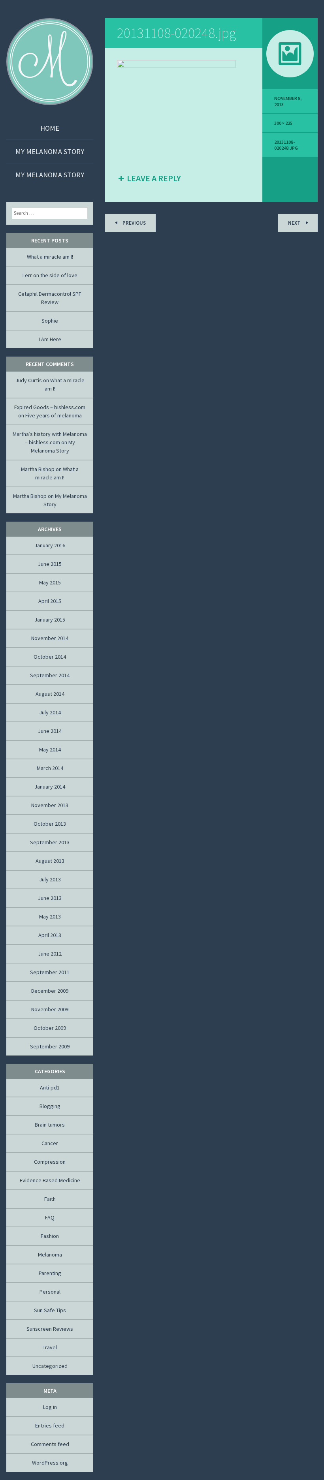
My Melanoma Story (49, 151)
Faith (50, 1198)
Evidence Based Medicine (50, 1180)
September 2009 (50, 1046)
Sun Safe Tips (50, 1310)
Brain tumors (50, 1124)
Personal (50, 1291)
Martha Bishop (38, 469)
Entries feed (49, 1425)
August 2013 (50, 860)
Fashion (50, 1236)
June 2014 (50, 730)
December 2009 (49, 990)
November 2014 (49, 638)
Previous (133, 223)
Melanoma (50, 1254)
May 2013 (50, 916)
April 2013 (49, 935)
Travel (50, 1347)
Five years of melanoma (53, 415)
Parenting (50, 1273)
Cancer (49, 1143)
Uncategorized (50, 1365)
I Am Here (50, 339)
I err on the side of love (50, 275)
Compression (50, 1161)
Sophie (49, 320)
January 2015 (49, 619)
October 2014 (50, 656)
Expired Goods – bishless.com (49, 407)
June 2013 (50, 898)
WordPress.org (50, 1462)
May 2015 (50, 582)
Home (49, 128)
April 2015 (49, 601)
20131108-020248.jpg (286, 145)
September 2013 (50, 842)
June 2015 (50, 563)
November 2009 (49, 1009)
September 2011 (50, 972)
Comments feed (50, 1444)
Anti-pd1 (50, 1087)
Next (294, 223)
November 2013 (49, 805)
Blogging (50, 1106)
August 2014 (50, 693)
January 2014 (49, 786)
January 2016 (49, 545)
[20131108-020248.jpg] (176, 65)
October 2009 (50, 1027)
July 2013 (50, 879)
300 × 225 (283, 123)
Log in (50, 1407)
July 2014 (50, 712)
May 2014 (50, 749)
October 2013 (50, 823)
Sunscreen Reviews (49, 1328)
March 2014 (50, 768)
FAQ (50, 1217)
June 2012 (50, 953)
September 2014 (50, 675)
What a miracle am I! (50, 256)
